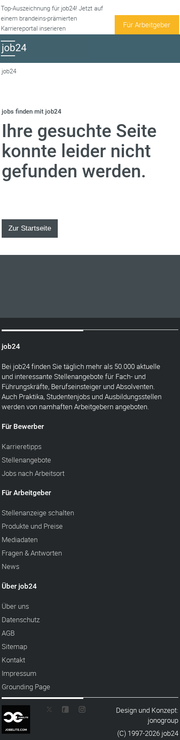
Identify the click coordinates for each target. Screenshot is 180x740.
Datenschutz (21, 619)
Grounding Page (26, 686)
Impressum (19, 673)
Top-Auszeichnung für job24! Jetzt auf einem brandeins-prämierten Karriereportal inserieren (52, 18)
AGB (8, 633)
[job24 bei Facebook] (65, 711)
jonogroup (163, 720)
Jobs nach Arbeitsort (33, 473)
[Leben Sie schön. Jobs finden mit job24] (45, 56)
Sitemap (14, 646)
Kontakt (13, 660)
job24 (9, 71)
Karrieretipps (21, 446)
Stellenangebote (26, 460)
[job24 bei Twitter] (52, 711)
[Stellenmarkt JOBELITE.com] (22, 711)
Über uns (15, 606)
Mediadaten (20, 539)
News (10, 566)
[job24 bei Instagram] (79, 711)
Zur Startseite (29, 228)
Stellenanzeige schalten (38, 512)
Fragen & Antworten (32, 553)
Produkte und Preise (32, 526)
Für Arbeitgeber (146, 24)
